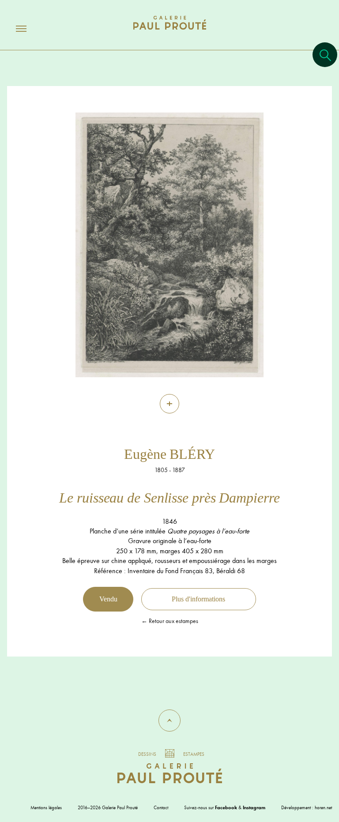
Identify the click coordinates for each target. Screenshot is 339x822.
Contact (161, 807)
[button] (169, 720)
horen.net (323, 807)
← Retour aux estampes (169, 621)
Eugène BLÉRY (169, 454)
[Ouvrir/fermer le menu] (13, 28)
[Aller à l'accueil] (169, 31)
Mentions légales (46, 807)
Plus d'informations (198, 599)
